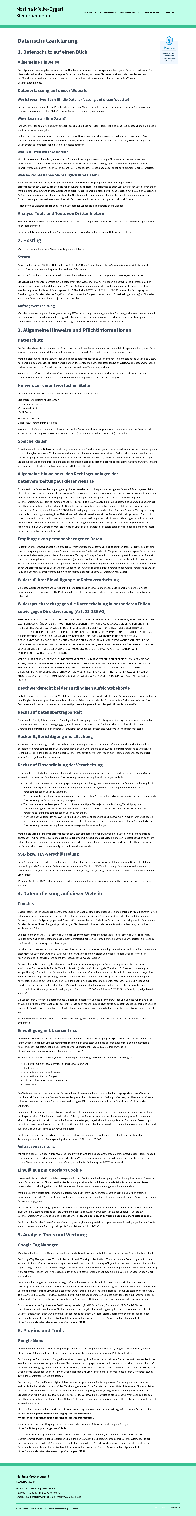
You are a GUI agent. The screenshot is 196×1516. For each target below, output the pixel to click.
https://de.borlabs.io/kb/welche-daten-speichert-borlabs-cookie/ (114, 1215)
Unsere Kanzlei (152, 12)
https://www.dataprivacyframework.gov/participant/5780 (51, 1322)
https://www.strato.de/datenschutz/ (121, 275)
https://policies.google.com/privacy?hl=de (42, 1428)
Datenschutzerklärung (56, 1508)
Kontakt (171, 12)
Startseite (89, 12)
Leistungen (107, 12)
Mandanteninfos (129, 12)
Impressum (36, 1508)
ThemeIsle (174, 1507)
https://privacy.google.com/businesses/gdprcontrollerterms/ (53, 1413)
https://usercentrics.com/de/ (34, 1051)
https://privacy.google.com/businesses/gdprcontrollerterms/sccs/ (55, 1417)
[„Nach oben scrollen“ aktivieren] (190, 1510)
